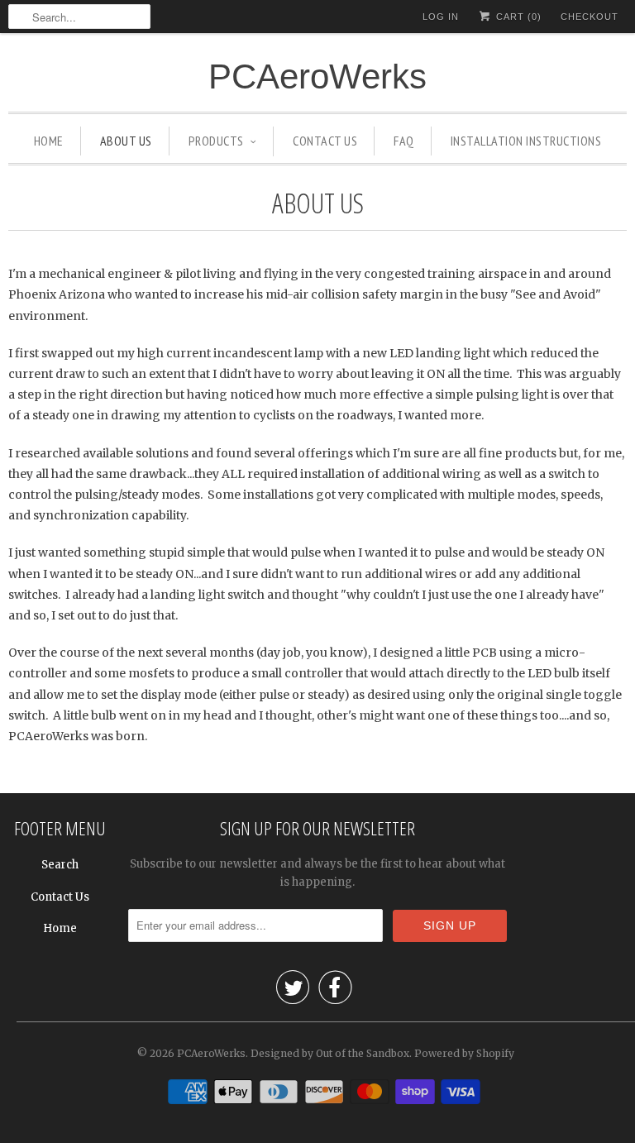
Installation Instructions (526, 140)
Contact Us (60, 897)
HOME (49, 140)
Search (60, 865)
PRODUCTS (216, 140)
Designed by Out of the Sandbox (330, 1053)
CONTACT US (325, 140)
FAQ (404, 140)
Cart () (517, 17)
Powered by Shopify (464, 1053)
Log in (441, 17)
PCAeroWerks (317, 76)
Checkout (589, 17)
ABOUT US (126, 140)
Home (60, 928)
